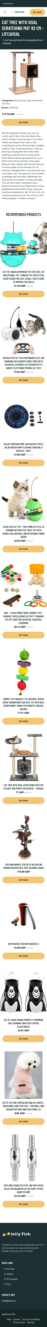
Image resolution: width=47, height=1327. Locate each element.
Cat (19, 100)
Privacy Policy (19, 1322)
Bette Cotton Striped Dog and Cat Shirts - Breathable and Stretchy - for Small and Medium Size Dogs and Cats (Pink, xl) (24, 1106)
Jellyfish (9, 1274)
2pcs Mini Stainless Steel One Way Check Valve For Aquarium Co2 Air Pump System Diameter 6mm (23, 1189)
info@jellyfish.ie (8, 4)
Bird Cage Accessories (32, 100)
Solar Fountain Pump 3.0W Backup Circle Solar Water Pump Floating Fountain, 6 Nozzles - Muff (24, 447)
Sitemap (30, 1322)
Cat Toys (6, 103)
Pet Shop (37, 12)
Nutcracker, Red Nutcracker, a (23, 943)
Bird (15, 100)
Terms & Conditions (31, 1319)
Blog (8, 1284)
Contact (16, 1319)
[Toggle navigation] (5, 12)
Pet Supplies (12, 1279)
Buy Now (23, 122)
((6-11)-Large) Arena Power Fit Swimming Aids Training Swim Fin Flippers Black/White (23, 1023)
